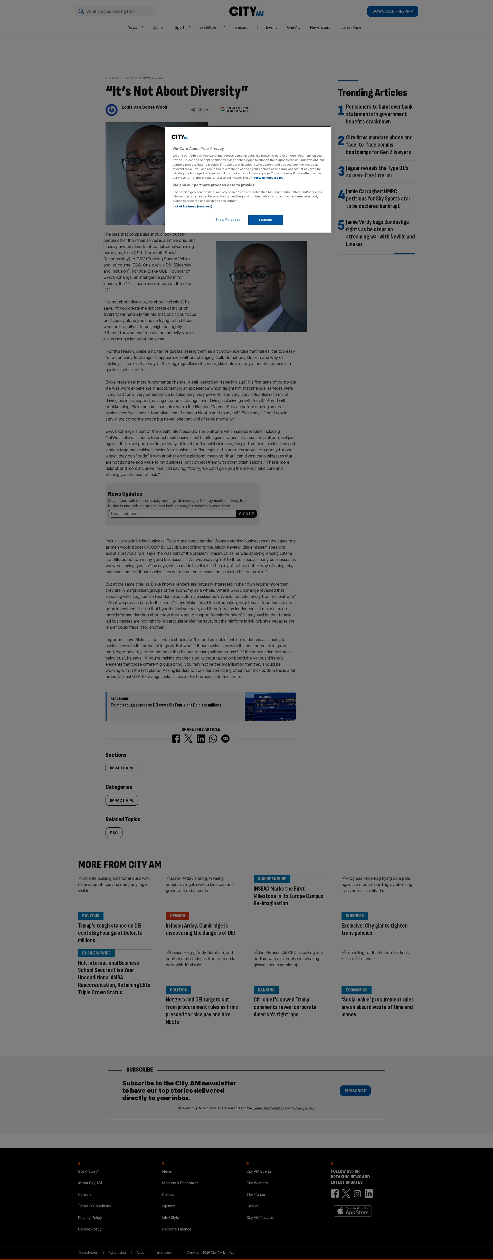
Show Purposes (228, 219)
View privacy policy (268, 177)
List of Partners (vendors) (192, 206)
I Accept (265, 220)
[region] (248, 179)
